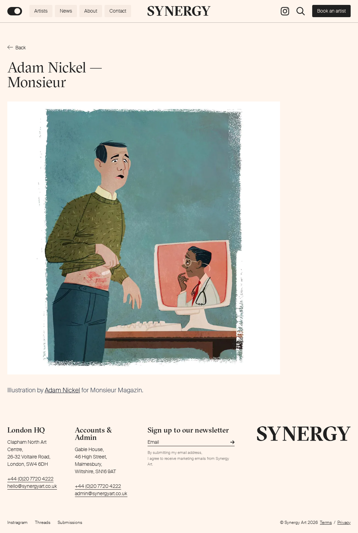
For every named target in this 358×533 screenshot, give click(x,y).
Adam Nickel (62, 390)
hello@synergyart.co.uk (32, 486)
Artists (41, 11)
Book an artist (331, 11)
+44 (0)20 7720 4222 (30, 479)
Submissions (70, 522)
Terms (326, 522)
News (66, 11)
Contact (117, 11)
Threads (42, 522)
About (90, 11)
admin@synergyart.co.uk (101, 493)
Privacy (344, 522)
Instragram (17, 522)
